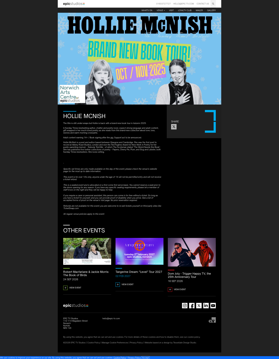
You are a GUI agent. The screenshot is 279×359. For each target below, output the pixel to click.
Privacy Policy (134, 357)
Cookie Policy (119, 357)
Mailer (199, 10)
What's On (146, 10)
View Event (72, 288)
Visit (171, 10)
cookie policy (193, 337)
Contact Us (203, 4)
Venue (160, 10)
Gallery (211, 10)
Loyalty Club (184, 10)
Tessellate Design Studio (184, 342)
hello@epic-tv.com (183, 4)
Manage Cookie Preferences (115, 342)
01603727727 (163, 4)
